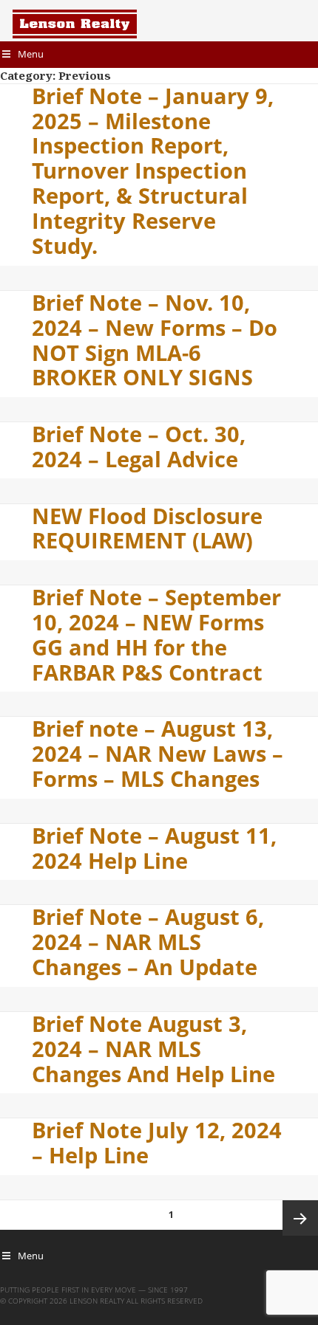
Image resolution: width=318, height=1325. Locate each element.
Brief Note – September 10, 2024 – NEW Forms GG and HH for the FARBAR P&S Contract (156, 634)
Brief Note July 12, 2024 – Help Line (157, 1142)
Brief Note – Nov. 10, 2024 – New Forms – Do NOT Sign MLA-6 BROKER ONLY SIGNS (154, 340)
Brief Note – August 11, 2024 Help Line (154, 848)
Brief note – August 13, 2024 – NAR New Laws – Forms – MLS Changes (157, 754)
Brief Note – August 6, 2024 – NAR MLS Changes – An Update (148, 942)
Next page (300, 1218)
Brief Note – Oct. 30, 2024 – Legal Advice (139, 446)
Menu (31, 54)
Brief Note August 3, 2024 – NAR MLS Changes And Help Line (153, 1049)
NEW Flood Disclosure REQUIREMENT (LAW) (147, 528)
